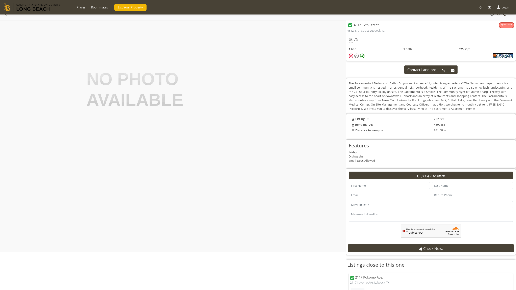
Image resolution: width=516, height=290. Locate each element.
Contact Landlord (421, 69)
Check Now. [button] (432, 248)
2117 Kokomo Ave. (369, 278)
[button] (81, 7)
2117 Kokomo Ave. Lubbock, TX (369, 282)
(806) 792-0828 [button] (432, 175)
